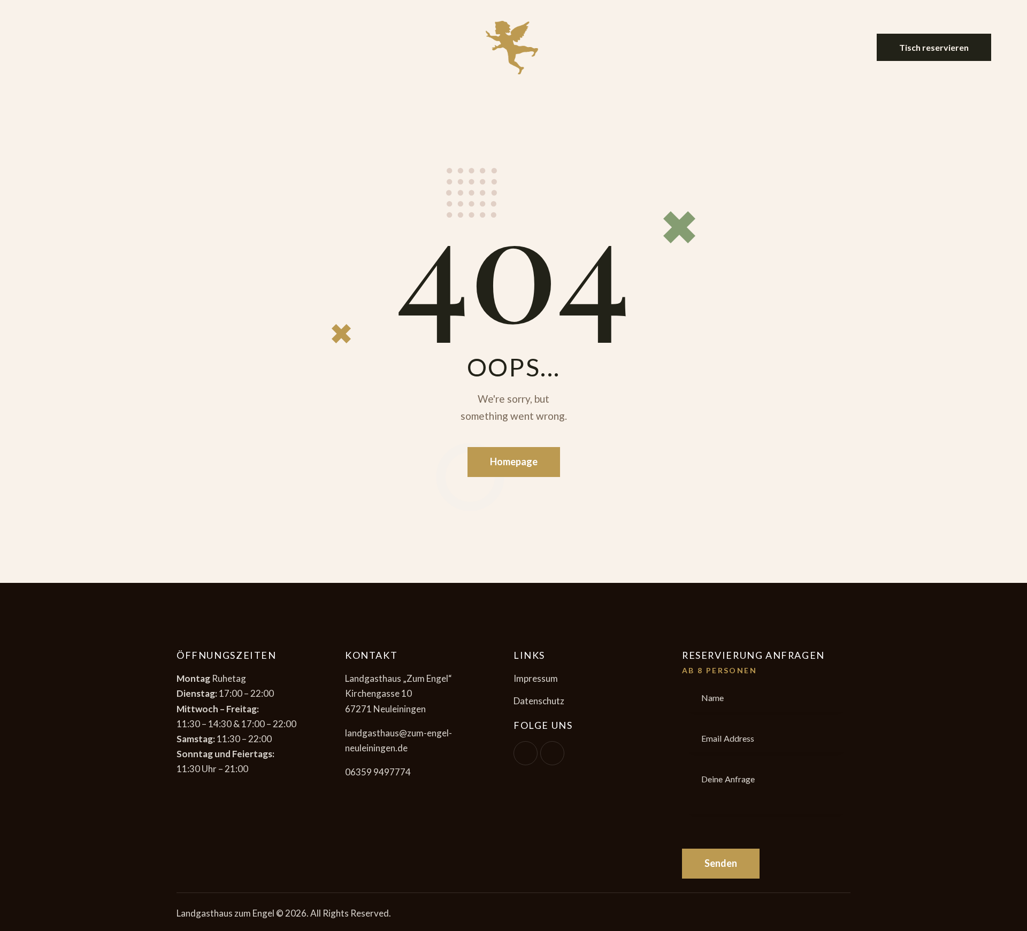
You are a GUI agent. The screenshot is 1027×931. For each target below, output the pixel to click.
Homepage (514, 461)
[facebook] (526, 753)
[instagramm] (552, 753)
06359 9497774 (378, 772)
